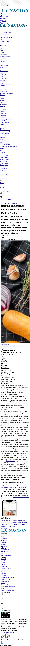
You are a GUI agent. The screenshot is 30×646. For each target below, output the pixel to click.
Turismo (2, 111)
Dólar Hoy (3, 50)
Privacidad (11, 632)
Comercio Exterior (5, 56)
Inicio (3, 14)
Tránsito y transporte (6, 38)
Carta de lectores (5, 145)
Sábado (2, 148)
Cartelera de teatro (5, 132)
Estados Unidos (4, 65)
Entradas (16, 346)
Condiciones (4, 632)
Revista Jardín (4, 165)
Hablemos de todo (5, 84)
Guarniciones (10, 346)
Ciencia (2, 82)
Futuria (2, 49)
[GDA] (5, 638)
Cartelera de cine (5, 130)
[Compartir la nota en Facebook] (2, 366)
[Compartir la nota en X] (4, 366)
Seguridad (3, 73)
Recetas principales (20, 203)
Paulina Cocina (10, 461)
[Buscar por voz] (27, 29)
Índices (2, 60)
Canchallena (3, 104)
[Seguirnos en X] (2, 599)
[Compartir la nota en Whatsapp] (4, 361)
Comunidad (3, 78)
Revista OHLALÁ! (4, 156)
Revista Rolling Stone (6, 163)
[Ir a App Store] (5, 617)
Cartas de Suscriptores (6, 93)
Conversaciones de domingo (8, 146)
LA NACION (4, 203)
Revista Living (4, 161)
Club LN (4, 21)
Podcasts (2, 121)
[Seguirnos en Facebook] (2, 594)
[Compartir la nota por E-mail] (6, 366)
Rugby (2, 100)
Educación (3, 74)
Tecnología (3, 113)
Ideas (1, 150)
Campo (2, 52)
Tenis (1, 102)
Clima (1, 39)
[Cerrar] (26, 26)
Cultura (2, 76)
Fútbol (2, 98)
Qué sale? (3, 128)
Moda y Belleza (4, 122)
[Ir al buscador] (2, 7)
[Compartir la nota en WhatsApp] (6, 361)
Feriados (2, 117)
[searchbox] (14, 29)
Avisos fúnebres (4, 141)
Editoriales (3, 89)
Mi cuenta (5, 23)
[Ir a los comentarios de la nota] (4, 359)
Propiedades (3, 54)
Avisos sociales (4, 143)
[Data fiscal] (2, 643)
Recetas (11, 203)
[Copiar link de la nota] (2, 364)
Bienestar (3, 80)
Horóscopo (3, 115)
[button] (15, 112)
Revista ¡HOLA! (4, 157)
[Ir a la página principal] (15, 12)
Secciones (5, 16)
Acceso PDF (3, 137)
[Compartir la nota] (2, 361)
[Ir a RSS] (2, 609)
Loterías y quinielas (5, 119)
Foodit (4, 18)
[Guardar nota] (2, 359)
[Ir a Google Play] (5, 614)
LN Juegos (3, 109)
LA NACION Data (5, 41)
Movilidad (3, 58)
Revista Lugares (4, 159)
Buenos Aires (4, 71)
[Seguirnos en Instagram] (2, 604)
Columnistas (3, 91)
